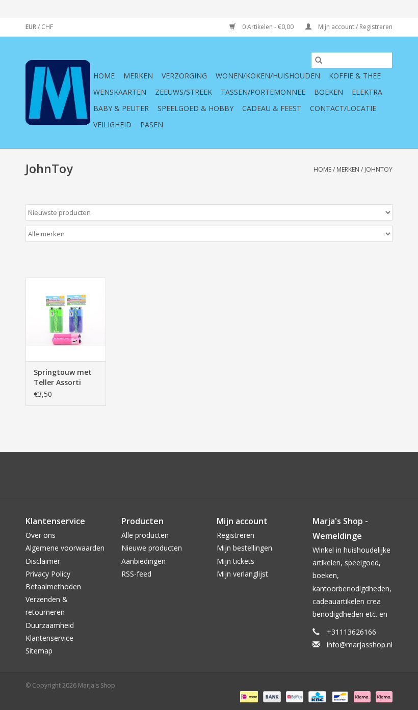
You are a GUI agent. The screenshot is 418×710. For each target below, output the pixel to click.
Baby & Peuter (121, 108)
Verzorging (184, 75)
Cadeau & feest (271, 108)
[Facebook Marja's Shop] (154, 475)
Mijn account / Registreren (355, 26)
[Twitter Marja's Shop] (172, 475)
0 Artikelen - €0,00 (268, 26)
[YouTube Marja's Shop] (227, 475)
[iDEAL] (248, 696)
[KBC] (316, 696)
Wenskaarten (119, 92)
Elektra (367, 92)
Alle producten (145, 535)
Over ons (40, 535)
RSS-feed (136, 574)
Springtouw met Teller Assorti (63, 377)
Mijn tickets (235, 561)
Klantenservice (49, 638)
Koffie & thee (355, 75)
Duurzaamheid (49, 625)
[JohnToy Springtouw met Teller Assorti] (65, 320)
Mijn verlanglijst (242, 574)
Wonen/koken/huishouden (268, 75)
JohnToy (378, 169)
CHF (47, 26)
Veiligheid (112, 124)
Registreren (235, 535)
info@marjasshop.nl (360, 644)
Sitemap (39, 651)
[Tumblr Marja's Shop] (246, 475)
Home (104, 75)
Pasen (151, 124)
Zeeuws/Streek (183, 92)
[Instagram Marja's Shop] (264, 475)
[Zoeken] (318, 60)
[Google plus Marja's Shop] (190, 475)
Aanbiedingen (143, 561)
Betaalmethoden (53, 586)
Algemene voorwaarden (64, 548)
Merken (138, 75)
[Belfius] (293, 696)
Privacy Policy (47, 574)
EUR (31, 26)
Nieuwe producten (151, 548)
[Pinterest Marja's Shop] (209, 475)
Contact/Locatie (343, 108)
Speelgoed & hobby (195, 108)
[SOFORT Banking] (361, 696)
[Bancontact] (339, 696)
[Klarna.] (382, 696)
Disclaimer (42, 561)
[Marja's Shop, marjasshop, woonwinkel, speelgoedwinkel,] (57, 92)
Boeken (328, 92)
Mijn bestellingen (244, 548)
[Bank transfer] (270, 696)
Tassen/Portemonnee (263, 92)
